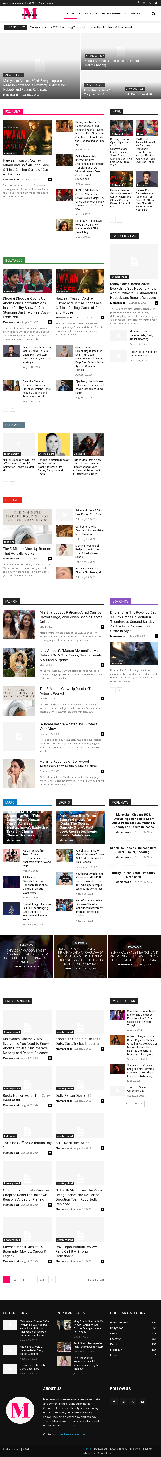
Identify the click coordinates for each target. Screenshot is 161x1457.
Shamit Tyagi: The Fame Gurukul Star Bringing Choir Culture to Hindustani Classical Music (37, 912)
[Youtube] (155, 3)
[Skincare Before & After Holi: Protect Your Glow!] (64, 515)
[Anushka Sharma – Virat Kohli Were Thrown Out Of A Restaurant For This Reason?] (64, 855)
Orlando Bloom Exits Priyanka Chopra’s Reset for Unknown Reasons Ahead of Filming (26, 1195)
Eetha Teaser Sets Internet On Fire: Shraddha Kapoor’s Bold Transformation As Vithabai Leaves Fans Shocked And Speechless (89, 167)
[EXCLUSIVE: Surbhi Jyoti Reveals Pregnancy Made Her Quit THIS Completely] (64, 225)
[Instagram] (144, 3)
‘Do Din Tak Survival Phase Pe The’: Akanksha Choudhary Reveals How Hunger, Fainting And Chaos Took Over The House (146, 150)
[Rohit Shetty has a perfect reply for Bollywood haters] (64, 1347)
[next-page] (12, 244)
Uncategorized (13, 75)
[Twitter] (149, 3)
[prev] (147, 27)
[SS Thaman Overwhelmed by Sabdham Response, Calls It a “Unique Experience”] (11, 882)
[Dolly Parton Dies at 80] (141, 85)
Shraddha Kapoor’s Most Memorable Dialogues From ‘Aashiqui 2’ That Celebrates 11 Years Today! (141, 1018)
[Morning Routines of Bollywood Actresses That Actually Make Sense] (64, 550)
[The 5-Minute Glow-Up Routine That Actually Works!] (27, 526)
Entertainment (11, 453)
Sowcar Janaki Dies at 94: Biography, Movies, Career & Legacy (24, 1251)
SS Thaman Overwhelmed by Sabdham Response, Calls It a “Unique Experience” (35, 885)
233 (42, 1279)
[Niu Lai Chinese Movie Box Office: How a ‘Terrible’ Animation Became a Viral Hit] (19, 444)
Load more (132, 1103)
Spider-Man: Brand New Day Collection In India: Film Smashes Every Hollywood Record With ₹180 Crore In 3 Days (87, 467)
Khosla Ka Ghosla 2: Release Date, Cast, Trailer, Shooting (141, 335)
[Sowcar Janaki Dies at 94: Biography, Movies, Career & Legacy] (27, 1229)
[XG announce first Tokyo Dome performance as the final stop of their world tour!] (11, 855)
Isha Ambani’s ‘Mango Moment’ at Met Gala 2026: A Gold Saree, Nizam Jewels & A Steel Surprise (71, 655)
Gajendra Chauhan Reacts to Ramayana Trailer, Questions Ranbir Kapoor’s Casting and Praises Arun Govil (37, 389)
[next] (154, 27)
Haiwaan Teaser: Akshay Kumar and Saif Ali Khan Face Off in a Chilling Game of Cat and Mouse (26, 167)
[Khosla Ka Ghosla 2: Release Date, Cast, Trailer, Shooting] (121, 51)
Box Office (117, 663)
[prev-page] (5, 244)
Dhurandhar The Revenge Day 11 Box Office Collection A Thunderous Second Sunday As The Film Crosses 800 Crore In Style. (133, 621)
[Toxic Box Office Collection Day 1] (27, 1125)
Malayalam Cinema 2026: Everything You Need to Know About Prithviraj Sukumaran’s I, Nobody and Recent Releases (134, 291)
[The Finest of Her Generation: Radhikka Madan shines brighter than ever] (64, 1361)
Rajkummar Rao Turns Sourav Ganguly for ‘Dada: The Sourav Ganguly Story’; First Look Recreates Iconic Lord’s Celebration (78, 825)
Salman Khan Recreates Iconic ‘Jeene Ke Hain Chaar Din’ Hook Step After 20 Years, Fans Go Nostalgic (37, 355)
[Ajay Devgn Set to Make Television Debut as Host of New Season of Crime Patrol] (64, 385)
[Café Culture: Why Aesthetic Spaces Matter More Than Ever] (64, 531)
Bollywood (10, 153)
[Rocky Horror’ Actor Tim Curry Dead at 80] (118, 356)
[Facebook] (138, 3)
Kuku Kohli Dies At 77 (72, 1143)
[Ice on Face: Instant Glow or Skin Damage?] (64, 573)
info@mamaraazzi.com (72, 1434)
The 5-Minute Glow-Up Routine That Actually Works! (27, 551)
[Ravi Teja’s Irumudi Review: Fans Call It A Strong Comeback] (80, 1229)
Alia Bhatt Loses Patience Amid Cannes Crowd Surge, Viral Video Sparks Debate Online (71, 617)
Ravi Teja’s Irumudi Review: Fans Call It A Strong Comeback (77, 1251)
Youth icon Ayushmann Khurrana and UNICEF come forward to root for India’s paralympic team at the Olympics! (90, 881)
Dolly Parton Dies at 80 (74, 1095)
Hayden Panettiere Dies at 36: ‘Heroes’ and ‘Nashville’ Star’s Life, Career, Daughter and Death (53, 467)
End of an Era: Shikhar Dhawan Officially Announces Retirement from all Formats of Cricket (89, 908)
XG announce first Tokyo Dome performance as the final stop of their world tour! (37, 858)
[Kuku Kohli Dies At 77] (80, 1125)
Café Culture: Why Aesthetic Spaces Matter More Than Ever (89, 530)
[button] (153, 14)
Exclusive (9, 541)
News (140, 134)
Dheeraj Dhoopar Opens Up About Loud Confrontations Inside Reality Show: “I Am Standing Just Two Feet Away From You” (26, 307)
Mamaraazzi (11, 179)
